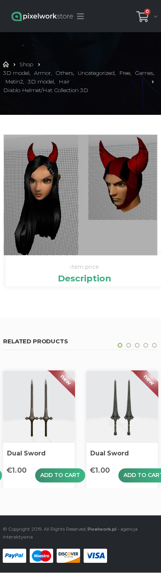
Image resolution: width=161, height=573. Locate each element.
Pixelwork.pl (102, 529)
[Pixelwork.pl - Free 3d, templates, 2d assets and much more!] (42, 16)
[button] (120, 345)
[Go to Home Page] (6, 64)
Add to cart (60, 475)
